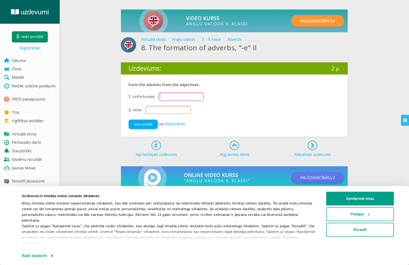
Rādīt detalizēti (34, 256)
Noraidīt (360, 230)
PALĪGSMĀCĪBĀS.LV (317, 20)
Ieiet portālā (143, 124)
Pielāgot (357, 214)
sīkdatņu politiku (192, 237)
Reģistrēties (29, 48)
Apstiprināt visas (360, 198)
